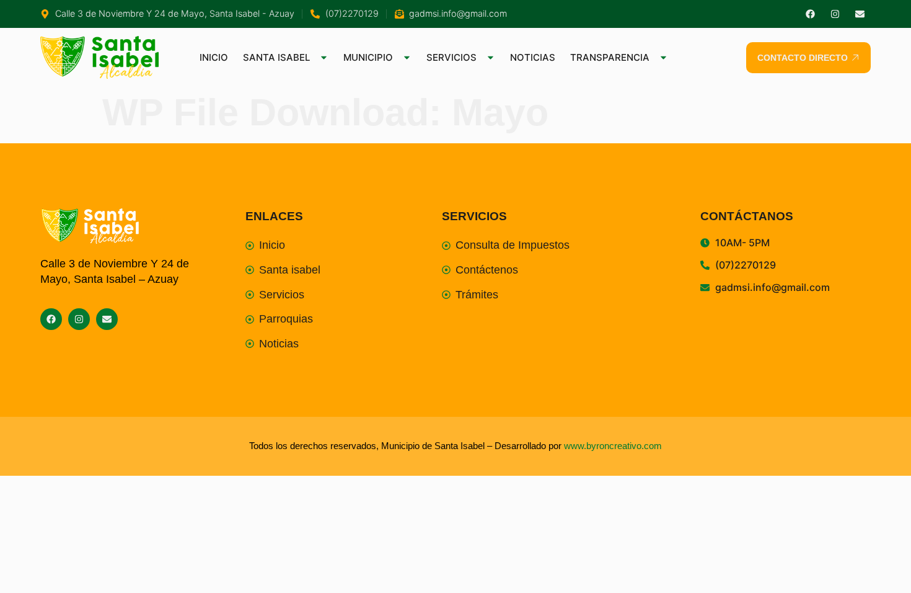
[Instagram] (835, 14)
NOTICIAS (532, 57)
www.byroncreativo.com (613, 445)
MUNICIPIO (368, 57)
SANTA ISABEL (276, 57)
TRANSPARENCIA (609, 57)
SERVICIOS (451, 57)
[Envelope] (860, 14)
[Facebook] (810, 14)
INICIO (214, 57)
